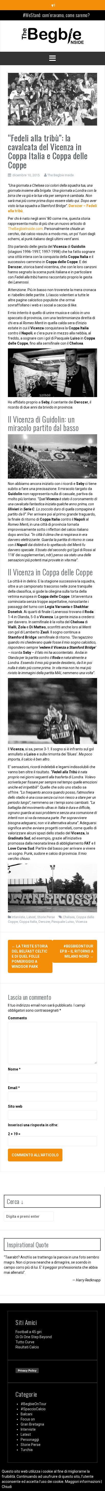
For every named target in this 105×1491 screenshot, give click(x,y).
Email (14, 1088)
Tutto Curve (25, 1342)
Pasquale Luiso (62, 922)
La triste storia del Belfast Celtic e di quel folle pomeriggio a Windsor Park (30, 956)
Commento (17, 1018)
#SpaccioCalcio (33, 1409)
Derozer (44, 922)
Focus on (28, 1419)
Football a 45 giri (29, 1332)
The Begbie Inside (60, 175)
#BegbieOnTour (33, 1404)
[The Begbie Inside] (52, 36)
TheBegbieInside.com (25, 229)
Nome (14, 1069)
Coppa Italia (28, 922)
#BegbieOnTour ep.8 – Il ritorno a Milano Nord (76, 951)
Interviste (18, 917)
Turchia (27, 1450)
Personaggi (30, 1440)
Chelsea (69, 917)
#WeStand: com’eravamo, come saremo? (56, 15)
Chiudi (7, 1487)
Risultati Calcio (27, 1347)
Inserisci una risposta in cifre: (33, 1125)
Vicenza (81, 922)
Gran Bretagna (32, 1424)
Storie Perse (46, 917)
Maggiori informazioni (82, 1482)
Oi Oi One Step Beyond (34, 1337)
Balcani (26, 1414)
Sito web (15, 1106)
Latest (31, 917)
